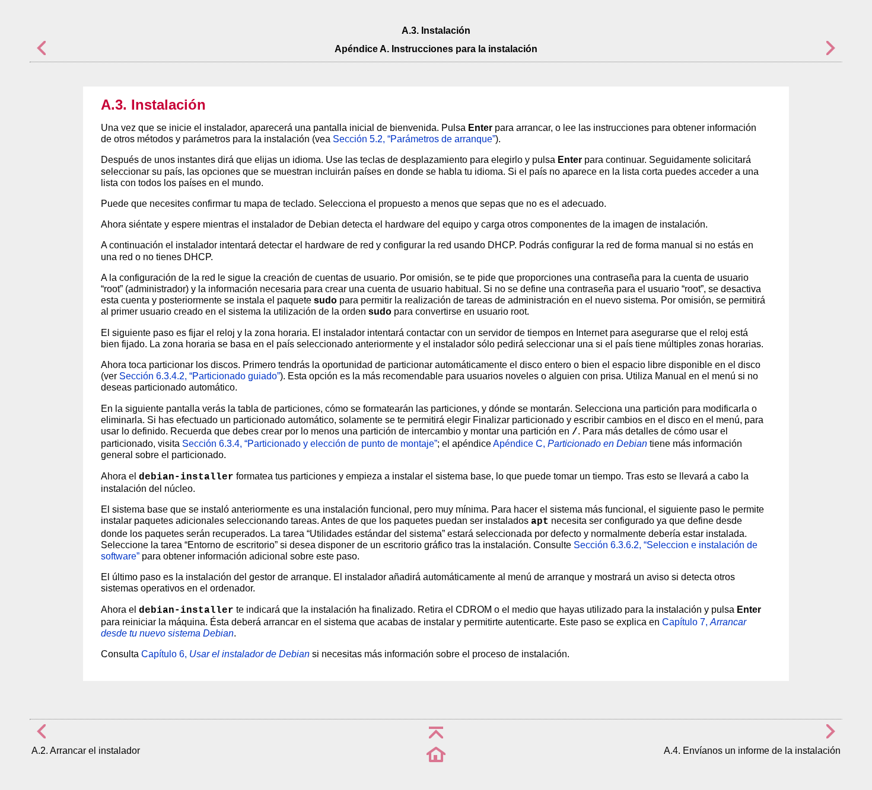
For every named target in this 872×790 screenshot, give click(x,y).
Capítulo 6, (225, 654)
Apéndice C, (570, 444)
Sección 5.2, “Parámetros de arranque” (414, 139)
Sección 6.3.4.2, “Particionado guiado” (199, 376)
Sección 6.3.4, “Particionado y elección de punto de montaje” (309, 444)
